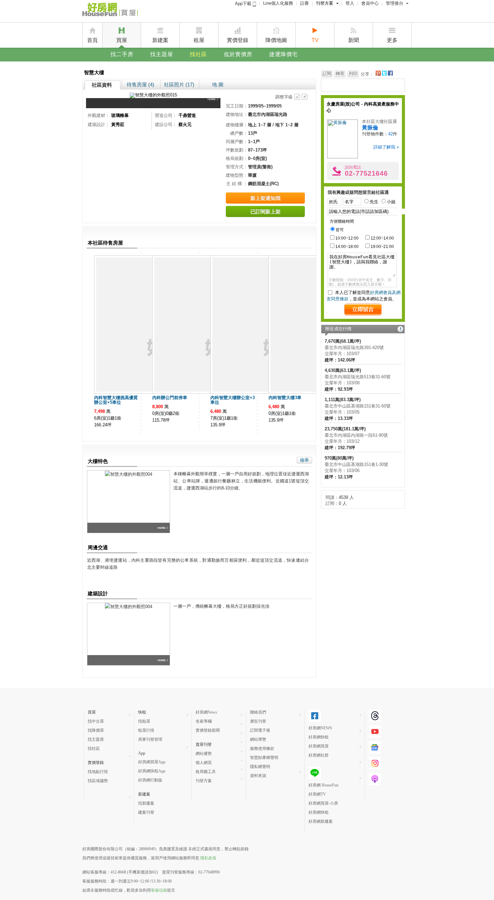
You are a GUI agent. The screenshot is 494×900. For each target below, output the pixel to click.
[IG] (375, 766)
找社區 (198, 54)
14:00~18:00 (347, 246)
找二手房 (122, 54)
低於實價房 (238, 54)
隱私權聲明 (260, 766)
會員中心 (370, 3)
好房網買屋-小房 (323, 803)
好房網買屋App (151, 762)
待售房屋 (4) (140, 84)
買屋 (121, 40)
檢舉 (304, 460)
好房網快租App (151, 771)
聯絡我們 (258, 712)
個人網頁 (204, 762)
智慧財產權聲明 (264, 757)
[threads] (375, 719)
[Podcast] (375, 782)
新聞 (353, 40)
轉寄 (340, 73)
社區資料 (102, 85)
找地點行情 (98, 771)
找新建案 (146, 803)
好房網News (206, 712)
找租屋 (144, 721)
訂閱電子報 (260, 730)
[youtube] (375, 735)
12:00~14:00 (382, 238)
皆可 (340, 229)
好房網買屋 (318, 746)
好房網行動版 (150, 780)
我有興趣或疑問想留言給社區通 (358, 192)
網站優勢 (204, 753)
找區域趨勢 (98, 780)
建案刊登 (146, 812)
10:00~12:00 (347, 238)
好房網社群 (318, 755)
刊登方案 (324, 3)
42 (390, 133)
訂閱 (327, 73)
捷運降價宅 (283, 54)
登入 (349, 3)
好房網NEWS (320, 728)
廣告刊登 (258, 721)
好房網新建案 (320, 821)
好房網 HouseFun (323, 785)
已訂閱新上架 (265, 211)
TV (315, 40)
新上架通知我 (265, 198)
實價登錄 (237, 40)
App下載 (244, 3)
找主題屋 (161, 54)
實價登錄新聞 (208, 730)
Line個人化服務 (278, 3)
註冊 (304, 3)
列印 (353, 73)
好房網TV (317, 794)
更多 (392, 40)
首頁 (92, 40)
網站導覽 (258, 739)
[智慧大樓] (214, 103)
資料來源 (258, 775)
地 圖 (217, 84)
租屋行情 (146, 730)
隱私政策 (208, 858)
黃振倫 (370, 127)
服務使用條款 (262, 748)
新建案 (160, 40)
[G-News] (375, 750)
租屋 (199, 40)
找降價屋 (96, 730)
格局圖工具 (206, 771)
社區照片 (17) (179, 84)
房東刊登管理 (150, 739)
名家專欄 (204, 721)
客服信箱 (159, 890)
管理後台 (394, 3)
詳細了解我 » (386, 146)
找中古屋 (96, 721)
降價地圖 (276, 40)
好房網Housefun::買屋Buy (110, 11)
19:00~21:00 (382, 246)
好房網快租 (318, 737)
